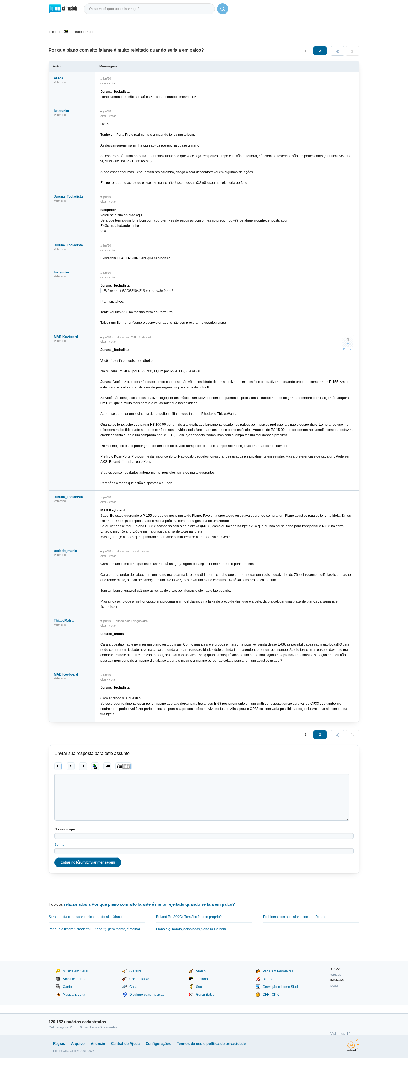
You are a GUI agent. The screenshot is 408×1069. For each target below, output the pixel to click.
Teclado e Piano (82, 32)
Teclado (202, 979)
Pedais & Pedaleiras (278, 971)
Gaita (133, 987)
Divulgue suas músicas (146, 995)
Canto (67, 987)
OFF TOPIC (271, 995)
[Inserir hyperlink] (95, 766)
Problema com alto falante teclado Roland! (295, 917)
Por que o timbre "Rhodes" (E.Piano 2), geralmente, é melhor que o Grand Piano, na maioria (97, 929)
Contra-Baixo (139, 979)
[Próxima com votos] (351, 348)
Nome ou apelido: (67, 829)
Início (53, 32)
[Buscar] (222, 8)
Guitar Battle (205, 995)
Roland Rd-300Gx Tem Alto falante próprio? (189, 917)
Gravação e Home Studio (282, 987)
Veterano (60, 82)
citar (103, 83)
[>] (352, 51)
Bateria (268, 979)
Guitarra (135, 971)
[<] (337, 51)
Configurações (158, 1044)
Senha (59, 845)
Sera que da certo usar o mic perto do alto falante (86, 917)
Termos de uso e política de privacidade (211, 1044)
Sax (199, 987)
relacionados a (149, 904)
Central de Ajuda (125, 1044)
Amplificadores (74, 979)
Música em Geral (75, 971)
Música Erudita (74, 995)
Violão (201, 971)
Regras (59, 1044)
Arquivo (78, 1044)
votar (112, 83)
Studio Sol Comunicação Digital (352, 1045)
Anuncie (98, 1044)
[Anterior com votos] (344, 348)
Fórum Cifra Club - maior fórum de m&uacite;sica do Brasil (63, 8)
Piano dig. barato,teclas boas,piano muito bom (191, 929)
